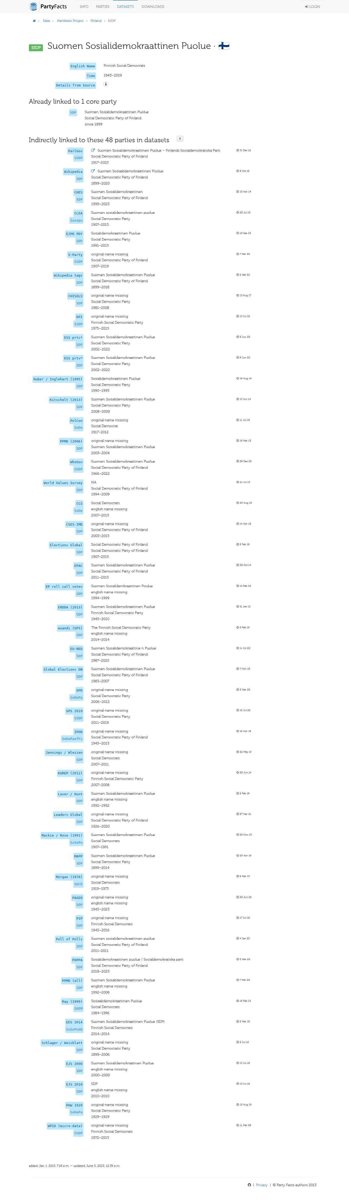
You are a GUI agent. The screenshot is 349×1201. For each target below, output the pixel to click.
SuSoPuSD (74, 1029)
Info (84, 7)
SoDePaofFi (72, 739)
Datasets (125, 7)
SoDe (78, 427)
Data (46, 21)
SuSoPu (76, 842)
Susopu (76, 220)
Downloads (153, 7)
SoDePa (76, 697)
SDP (73, 112)
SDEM (78, 1008)
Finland (96, 21)
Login (314, 7)
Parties (102, 7)
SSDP (78, 158)
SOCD (78, 884)
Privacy (262, 1185)
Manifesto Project (70, 21)
